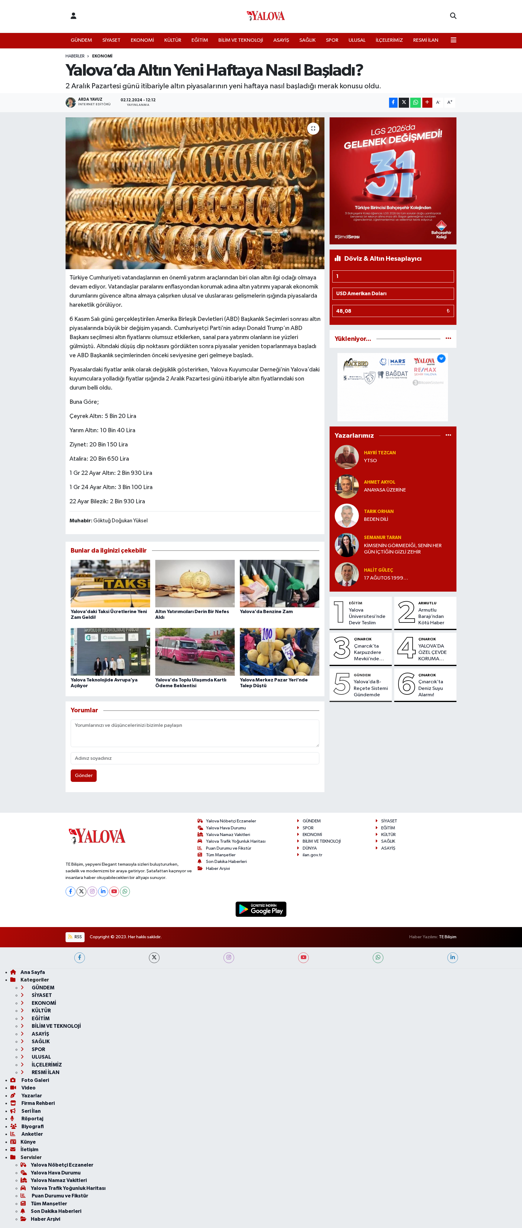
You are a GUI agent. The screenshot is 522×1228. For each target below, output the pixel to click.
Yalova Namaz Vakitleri (228, 834)
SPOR (332, 40)
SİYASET (111, 40)
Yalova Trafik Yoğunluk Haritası (236, 841)
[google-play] (261, 909)
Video (28, 1087)
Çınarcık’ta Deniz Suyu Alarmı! (430, 688)
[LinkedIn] (103, 892)
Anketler (32, 1134)
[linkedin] (452, 957)
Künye (28, 1142)
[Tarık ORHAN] (347, 515)
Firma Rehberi (38, 1103)
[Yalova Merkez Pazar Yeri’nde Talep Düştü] (279, 651)
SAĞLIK (307, 40)
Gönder (84, 775)
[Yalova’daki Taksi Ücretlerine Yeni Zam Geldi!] (110, 583)
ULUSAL (357, 40)
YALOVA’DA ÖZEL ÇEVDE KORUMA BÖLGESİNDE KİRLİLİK (433, 653)
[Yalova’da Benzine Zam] (279, 583)
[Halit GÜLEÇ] (347, 574)
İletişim (29, 1149)
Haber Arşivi (218, 868)
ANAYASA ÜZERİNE (385, 490)
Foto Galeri (35, 1080)
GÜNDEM (81, 40)
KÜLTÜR (172, 40)
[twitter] (154, 957)
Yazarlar (31, 1095)
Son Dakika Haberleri (226, 861)
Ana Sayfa (33, 972)
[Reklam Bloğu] (393, 180)
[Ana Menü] (453, 40)
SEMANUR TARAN (382, 537)
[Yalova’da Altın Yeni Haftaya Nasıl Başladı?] (195, 193)
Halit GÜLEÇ (378, 570)
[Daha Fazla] (427, 103)
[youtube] (303, 957)
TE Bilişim (447, 937)
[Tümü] (448, 338)
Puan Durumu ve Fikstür (228, 848)
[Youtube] (114, 892)
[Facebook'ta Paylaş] (393, 103)
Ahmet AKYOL (379, 482)
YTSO (370, 460)
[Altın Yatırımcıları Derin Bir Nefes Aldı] (195, 583)
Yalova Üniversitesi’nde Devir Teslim (367, 617)
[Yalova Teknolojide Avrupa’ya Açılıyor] (110, 651)
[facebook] (79, 957)
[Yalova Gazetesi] (266, 16)
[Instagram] (92, 892)
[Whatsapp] (125, 892)
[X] (81, 892)
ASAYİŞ (281, 40)
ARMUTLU (427, 603)
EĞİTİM (200, 40)
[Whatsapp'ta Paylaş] (415, 103)
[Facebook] (71, 892)
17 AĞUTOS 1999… (386, 578)
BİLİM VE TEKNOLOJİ (240, 40)
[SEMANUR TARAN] (347, 544)
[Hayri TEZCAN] (347, 456)
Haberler (75, 56)
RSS (78, 937)
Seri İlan (31, 1111)
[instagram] (229, 957)
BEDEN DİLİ (376, 519)
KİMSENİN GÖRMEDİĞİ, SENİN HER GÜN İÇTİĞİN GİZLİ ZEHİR (403, 549)
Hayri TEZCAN (380, 453)
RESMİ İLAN (425, 40)
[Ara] (453, 16)
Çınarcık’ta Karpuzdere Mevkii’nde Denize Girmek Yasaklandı (371, 653)
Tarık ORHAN (379, 511)
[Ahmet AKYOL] (347, 486)
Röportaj (32, 1118)
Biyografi (32, 1126)
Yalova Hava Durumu (226, 828)
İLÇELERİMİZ (389, 40)
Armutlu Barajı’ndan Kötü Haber (431, 617)
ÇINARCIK (363, 639)
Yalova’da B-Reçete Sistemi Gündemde (371, 688)
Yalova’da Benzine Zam (266, 611)
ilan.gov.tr (312, 855)
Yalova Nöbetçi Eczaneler (231, 821)
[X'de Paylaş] (404, 103)
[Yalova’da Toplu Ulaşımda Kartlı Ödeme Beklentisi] (195, 651)
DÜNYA (310, 848)
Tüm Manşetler (221, 855)
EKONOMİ (142, 40)
